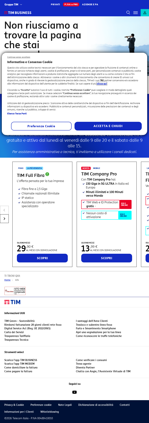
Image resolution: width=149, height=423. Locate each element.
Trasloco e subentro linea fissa (94, 324)
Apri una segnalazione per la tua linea (98, 332)
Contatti (125, 405)
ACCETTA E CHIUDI (108, 126)
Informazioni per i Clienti (19, 411)
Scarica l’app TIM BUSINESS (20, 360)
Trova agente (83, 363)
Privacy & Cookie (14, 405)
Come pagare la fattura (18, 371)
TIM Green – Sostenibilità (19, 321)
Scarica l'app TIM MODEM (19, 363)
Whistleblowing (49, 411)
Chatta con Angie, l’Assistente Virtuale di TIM (103, 371)
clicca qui (102, 83)
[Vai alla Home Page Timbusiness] (17, 12)
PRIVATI (55, 4)
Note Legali (65, 405)
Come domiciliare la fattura (20, 367)
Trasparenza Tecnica (16, 339)
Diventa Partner (85, 367)
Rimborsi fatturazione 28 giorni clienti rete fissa (32, 324)
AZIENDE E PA (90, 4)
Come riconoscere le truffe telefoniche (99, 336)
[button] (135, 13)
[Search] (127, 13)
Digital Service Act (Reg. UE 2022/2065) (27, 328)
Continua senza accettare (18, 57)
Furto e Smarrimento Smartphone (96, 328)
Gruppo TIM (11, 4)
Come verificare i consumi (91, 360)
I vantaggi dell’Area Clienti (92, 321)
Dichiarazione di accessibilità (95, 405)
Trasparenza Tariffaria (17, 336)
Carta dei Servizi (14, 332)
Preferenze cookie (41, 405)
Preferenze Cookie (41, 126)
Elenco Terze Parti (17, 113)
